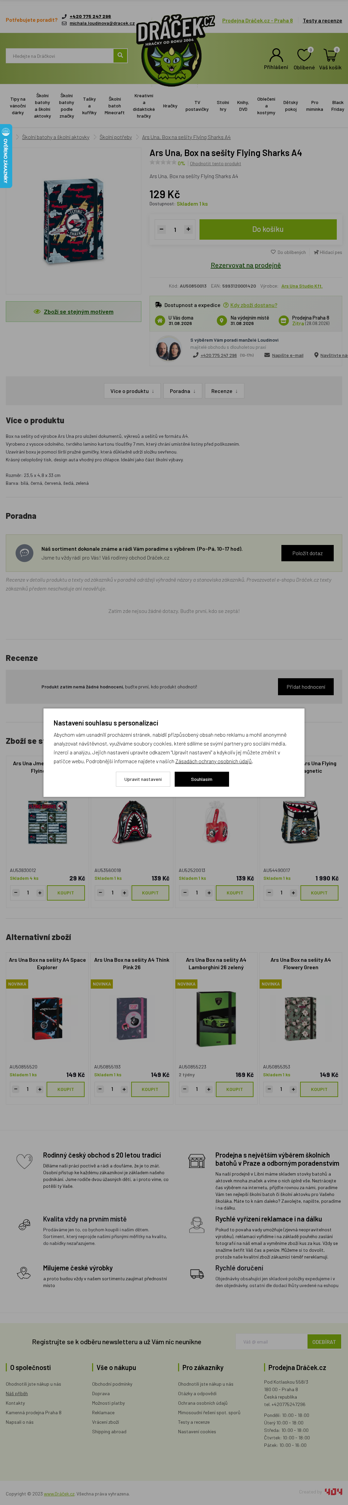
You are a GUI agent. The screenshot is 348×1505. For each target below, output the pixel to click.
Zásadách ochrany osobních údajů (213, 761)
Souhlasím (201, 779)
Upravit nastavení (143, 779)
